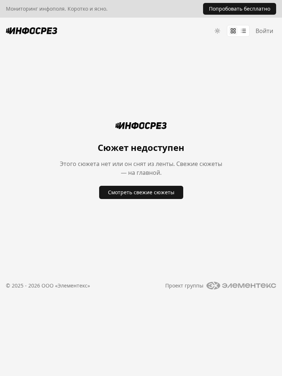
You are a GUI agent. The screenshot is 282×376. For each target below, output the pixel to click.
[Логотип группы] (241, 286)
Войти (264, 31)
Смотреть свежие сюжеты (141, 192)
